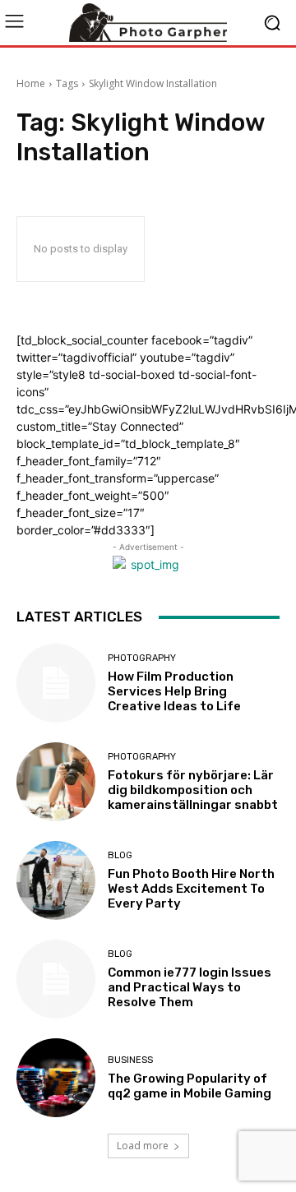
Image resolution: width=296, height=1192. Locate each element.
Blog (120, 855)
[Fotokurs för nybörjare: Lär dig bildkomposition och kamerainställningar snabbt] (55, 781)
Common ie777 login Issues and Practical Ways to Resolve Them (189, 987)
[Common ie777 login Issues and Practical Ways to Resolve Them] (55, 979)
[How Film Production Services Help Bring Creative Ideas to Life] (55, 683)
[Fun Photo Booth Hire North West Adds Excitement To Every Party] (55, 880)
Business (130, 1060)
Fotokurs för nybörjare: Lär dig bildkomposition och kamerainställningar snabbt (193, 790)
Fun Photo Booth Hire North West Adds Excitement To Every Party (191, 888)
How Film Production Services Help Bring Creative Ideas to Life (174, 691)
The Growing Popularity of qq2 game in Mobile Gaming (189, 1086)
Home (30, 83)
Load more (143, 1146)
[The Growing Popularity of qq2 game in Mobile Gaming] (55, 1077)
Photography (142, 658)
